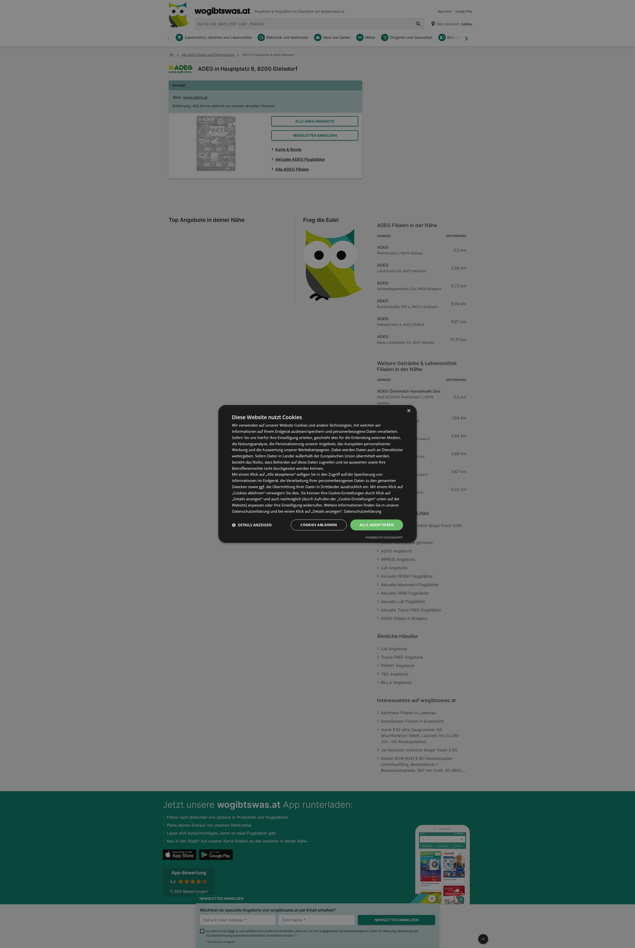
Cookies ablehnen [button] (318, 524)
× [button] (409, 411)
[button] (252, 525)
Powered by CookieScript (384, 538)
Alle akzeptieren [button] (377, 524)
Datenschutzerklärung (362, 511)
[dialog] (317, 474)
